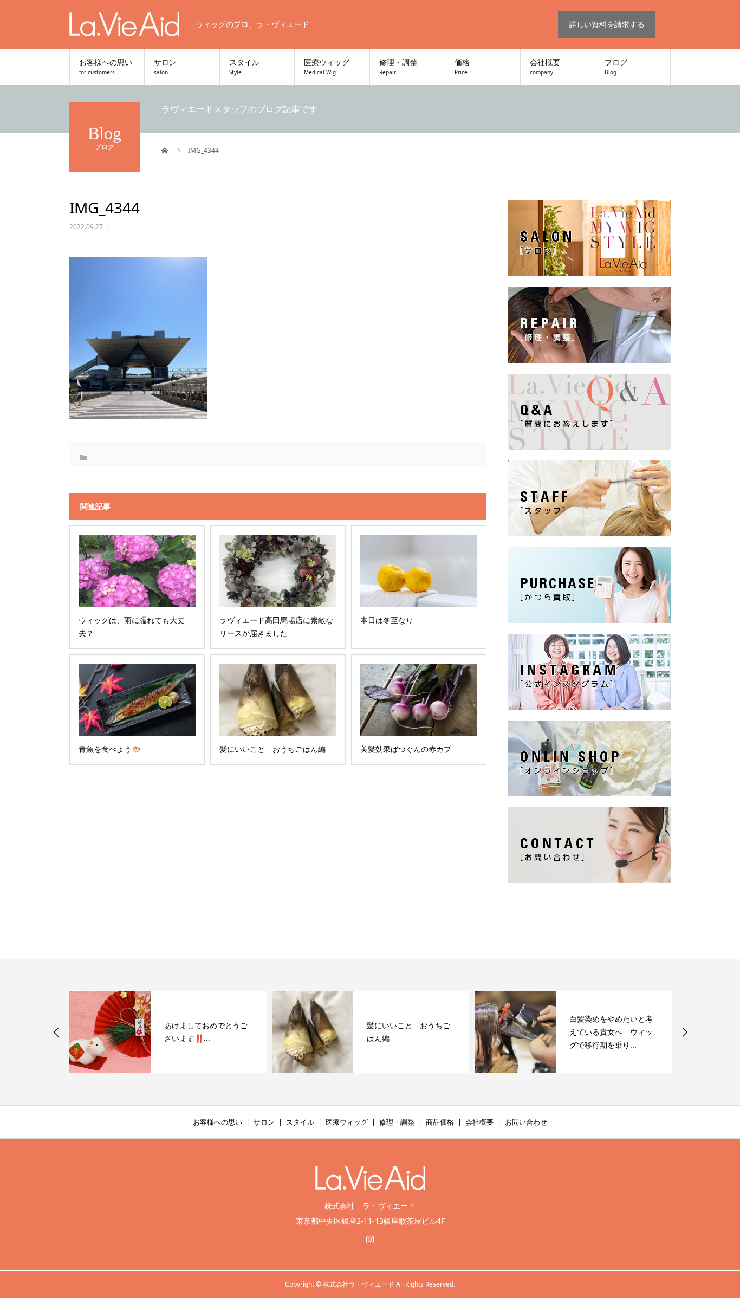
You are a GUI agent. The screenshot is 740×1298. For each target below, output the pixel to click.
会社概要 (545, 67)
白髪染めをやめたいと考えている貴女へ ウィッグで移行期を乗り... (408, 1032)
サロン (165, 67)
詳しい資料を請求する (607, 24)
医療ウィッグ (326, 67)
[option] (168, 1032)
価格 (462, 67)
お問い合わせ (526, 1122)
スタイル (244, 67)
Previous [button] (56, 1032)
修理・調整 (398, 67)
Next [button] (684, 1032)
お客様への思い (105, 67)
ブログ (616, 67)
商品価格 (440, 1122)
